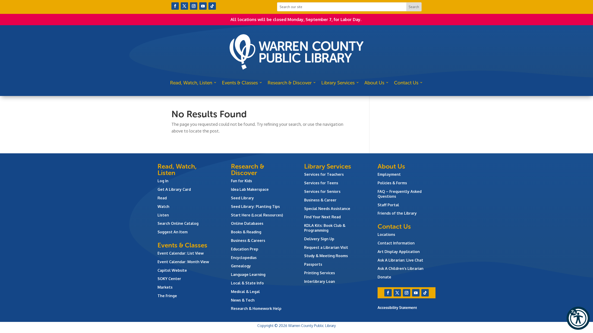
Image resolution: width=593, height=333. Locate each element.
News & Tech (243, 300)
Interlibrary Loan (319, 281)
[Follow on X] (184, 6)
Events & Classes (240, 83)
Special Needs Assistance (327, 208)
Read (162, 198)
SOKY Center (169, 278)
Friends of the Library (397, 213)
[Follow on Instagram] (193, 6)
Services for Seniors (322, 191)
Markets (165, 287)
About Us (374, 83)
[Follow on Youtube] (203, 6)
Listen (163, 215)
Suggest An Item (173, 232)
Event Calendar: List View (181, 253)
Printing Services (319, 273)
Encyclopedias (244, 257)
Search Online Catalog (178, 223)
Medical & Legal (245, 291)
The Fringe (167, 295)
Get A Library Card (174, 189)
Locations (386, 234)
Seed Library (242, 198)
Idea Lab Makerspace (250, 189)
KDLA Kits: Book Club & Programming (324, 228)
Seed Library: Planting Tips (255, 206)
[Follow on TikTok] (212, 6)
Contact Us (406, 83)
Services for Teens (321, 183)
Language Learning (248, 274)
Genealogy (241, 266)
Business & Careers (248, 240)
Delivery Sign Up (319, 239)
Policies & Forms (392, 183)
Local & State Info (247, 283)
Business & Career (320, 200)
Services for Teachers (324, 174)
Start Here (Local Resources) (257, 215)
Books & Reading (246, 232)
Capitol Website (172, 270)
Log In (163, 181)
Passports (313, 264)
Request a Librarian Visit (326, 247)
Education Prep (244, 249)
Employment (389, 174)
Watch (163, 206)
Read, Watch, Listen (191, 83)
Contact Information (396, 243)
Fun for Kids (241, 181)
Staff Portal (388, 205)
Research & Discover (290, 83)
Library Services (338, 83)
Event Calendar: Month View (183, 261)
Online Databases (247, 223)
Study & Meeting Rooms (326, 255)
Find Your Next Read (322, 217)
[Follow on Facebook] (175, 6)
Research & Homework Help (256, 308)
